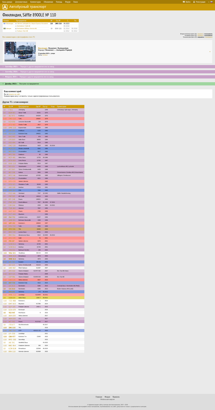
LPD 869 (12, 139)
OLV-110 (12, 133)
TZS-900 (12, 300)
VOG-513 (12, 253)
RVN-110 (12, 351)
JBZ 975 (12, 115)
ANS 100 (12, 187)
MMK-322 (12, 294)
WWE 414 (12, 256)
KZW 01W (12, 348)
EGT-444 (12, 214)
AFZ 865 (12, 169)
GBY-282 (12, 223)
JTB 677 (12, 324)
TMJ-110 (12, 118)
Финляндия (9, 23)
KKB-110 (12, 163)
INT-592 (12, 321)
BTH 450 (12, 160)
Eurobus (45, 55)
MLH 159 (12, 148)
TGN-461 (12, 208)
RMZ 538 (12, 232)
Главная (99, 397)
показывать (209, 37)
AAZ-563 (12, 211)
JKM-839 (12, 315)
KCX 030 (12, 121)
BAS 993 (12, 136)
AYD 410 (12, 271)
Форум (107, 397)
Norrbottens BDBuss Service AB (27, 28)
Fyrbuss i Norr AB (22, 31)
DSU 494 (12, 142)
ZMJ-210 (12, 327)
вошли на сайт (14, 94)
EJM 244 (12, 205)
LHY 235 (12, 130)
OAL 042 (12, 178)
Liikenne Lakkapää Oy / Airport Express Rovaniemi (32, 23)
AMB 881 (12, 220)
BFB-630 (12, 181)
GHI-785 (12, 262)
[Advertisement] (107, 374)
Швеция (8, 28)
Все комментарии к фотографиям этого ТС (18, 37)
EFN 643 (12, 291)
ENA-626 (12, 280)
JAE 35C (12, 342)
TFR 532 (12, 250)
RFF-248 (12, 199)
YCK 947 (12, 312)
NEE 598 (12, 172)
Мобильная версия (107, 399)
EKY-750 (12, 283)
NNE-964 (12, 345)
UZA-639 (12, 309)
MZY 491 (12, 157)
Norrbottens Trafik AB (23, 26)
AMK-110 (12, 127)
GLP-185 (12, 306)
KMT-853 (12, 303)
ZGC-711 (12, 217)
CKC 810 (12, 286)
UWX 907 (12, 268)
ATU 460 (12, 124)
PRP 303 (12, 196)
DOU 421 (12, 184)
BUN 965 (12, 112)
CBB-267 (12, 190)
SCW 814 (12, 244)
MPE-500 (12, 339)
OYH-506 (12, 229)
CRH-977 (12, 336)
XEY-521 (12, 274)
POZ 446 (12, 193)
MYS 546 (12, 175)
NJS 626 (12, 166)
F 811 (11, 109)
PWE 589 (12, 202)
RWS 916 (12, 235)
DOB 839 (12, 297)
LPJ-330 (12, 333)
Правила (116, 397)
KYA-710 (12, 226)
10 (4, 109)
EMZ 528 (12, 145)
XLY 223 (12, 265)
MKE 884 (12, 151)
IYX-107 (12, 241)
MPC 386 (12, 154)
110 (4, 118)
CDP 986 (12, 277)
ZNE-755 (12, 330)
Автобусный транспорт (27, 7)
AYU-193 (12, 238)
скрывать (200, 34)
